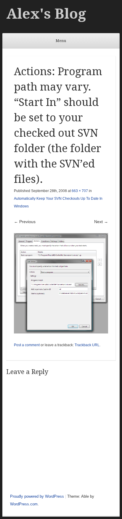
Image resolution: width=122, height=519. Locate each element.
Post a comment (27, 345)
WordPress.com (24, 504)
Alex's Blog (46, 13)
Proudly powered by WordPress (37, 496)
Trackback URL (87, 345)
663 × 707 (80, 191)
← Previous (25, 221)
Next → (101, 221)
